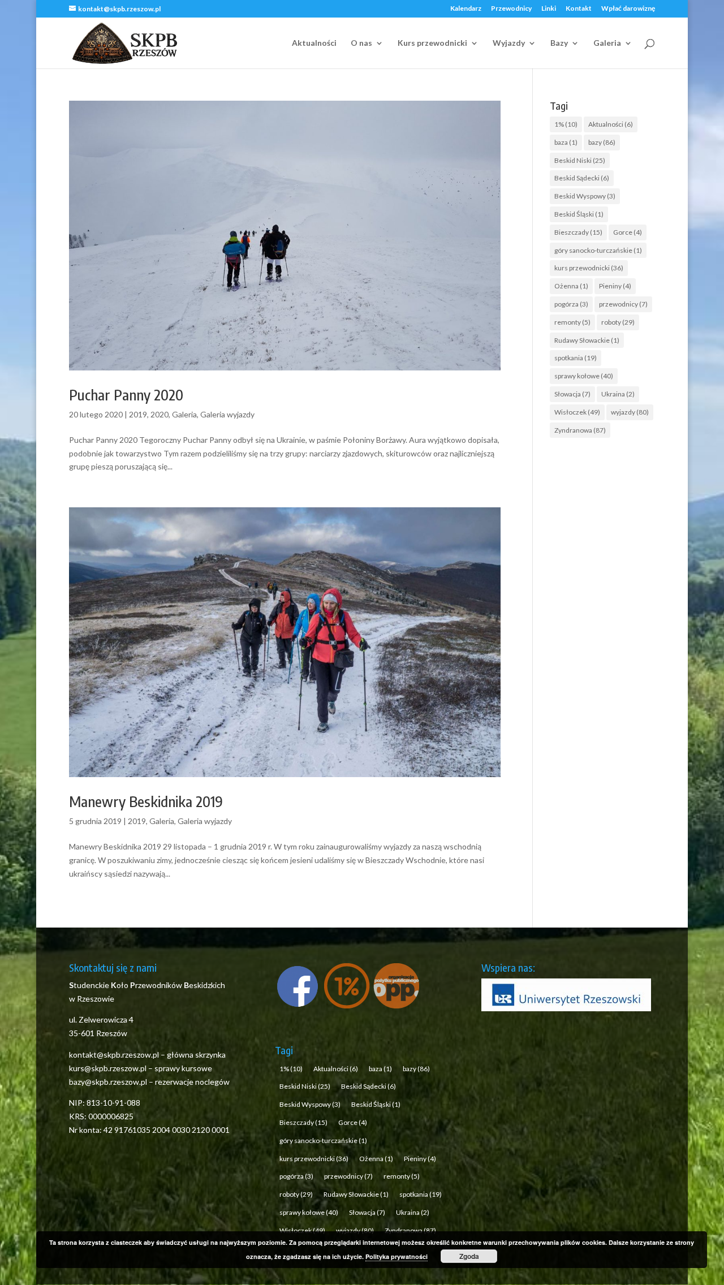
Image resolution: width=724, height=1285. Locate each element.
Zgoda (469, 1256)
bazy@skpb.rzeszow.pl (108, 1081)
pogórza (571, 304)
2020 (159, 414)
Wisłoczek (577, 412)
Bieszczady (578, 232)
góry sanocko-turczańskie (598, 250)
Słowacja (572, 394)
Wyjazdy (509, 43)
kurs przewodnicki (588, 268)
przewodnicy (623, 304)
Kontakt (579, 8)
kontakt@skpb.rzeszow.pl (115, 1054)
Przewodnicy (511, 8)
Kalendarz (465, 8)
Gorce (627, 232)
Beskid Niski (579, 160)
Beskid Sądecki (581, 178)
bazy (601, 142)
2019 (138, 414)
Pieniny (615, 286)
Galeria (607, 43)
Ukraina (618, 394)
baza (566, 142)
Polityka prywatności (396, 1256)
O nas (361, 43)
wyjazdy (630, 412)
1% (566, 124)
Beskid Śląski (579, 214)
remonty (572, 322)
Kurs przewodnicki (432, 43)
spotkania (575, 357)
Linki (548, 8)
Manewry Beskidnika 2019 (146, 801)
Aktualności (314, 43)
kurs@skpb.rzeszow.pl (107, 1068)
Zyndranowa (580, 430)
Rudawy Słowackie (586, 340)
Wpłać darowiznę (628, 8)
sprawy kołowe (583, 376)
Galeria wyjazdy (227, 414)
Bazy (559, 43)
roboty (618, 322)
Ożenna (571, 286)
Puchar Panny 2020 (126, 394)
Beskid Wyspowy (584, 196)
